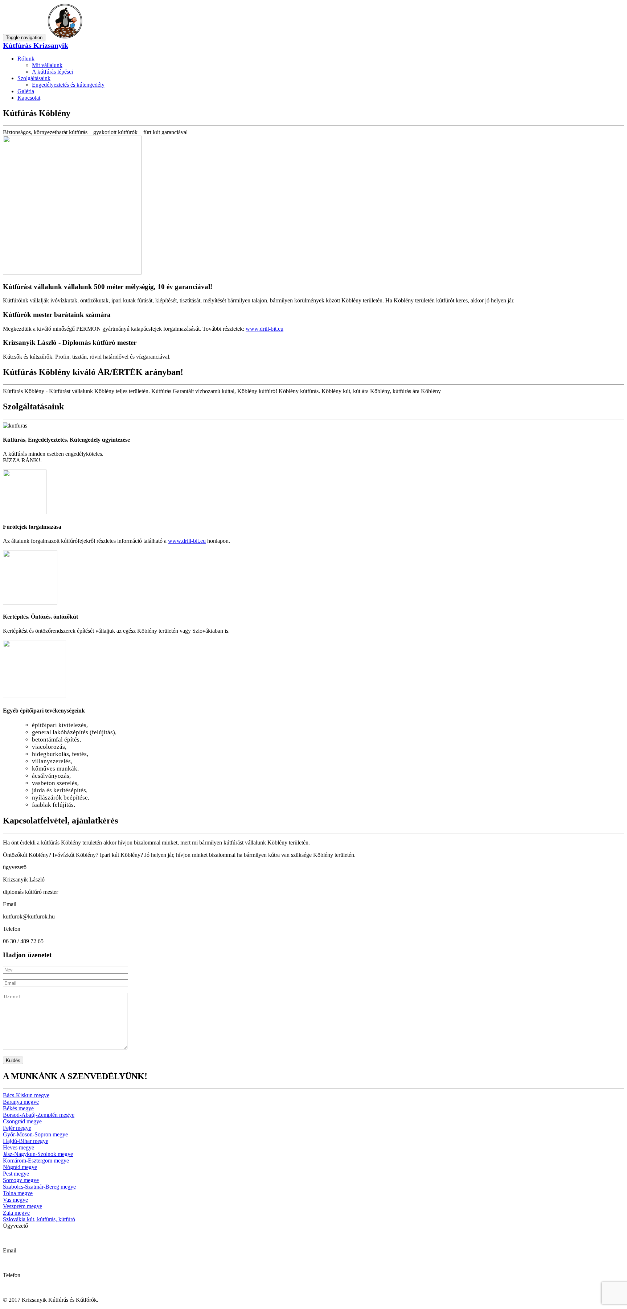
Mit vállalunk (47, 65)
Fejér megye (17, 1128)
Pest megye (16, 1173)
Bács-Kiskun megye (26, 1095)
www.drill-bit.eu (264, 329)
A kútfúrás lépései (52, 72)
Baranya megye (21, 1102)
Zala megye (16, 1213)
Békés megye (18, 1108)
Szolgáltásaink (33, 78)
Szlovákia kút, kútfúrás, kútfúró (39, 1219)
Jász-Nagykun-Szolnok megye (38, 1154)
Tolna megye (18, 1193)
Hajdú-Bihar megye (25, 1141)
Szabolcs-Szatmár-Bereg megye (39, 1187)
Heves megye (18, 1147)
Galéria (25, 91)
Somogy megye (21, 1180)
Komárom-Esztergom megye (36, 1160)
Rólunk (25, 58)
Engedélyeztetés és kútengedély (68, 85)
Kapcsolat (28, 98)
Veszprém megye (22, 1206)
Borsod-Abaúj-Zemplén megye (38, 1115)
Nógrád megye (20, 1167)
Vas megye (15, 1200)
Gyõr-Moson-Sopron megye (35, 1134)
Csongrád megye (22, 1121)
